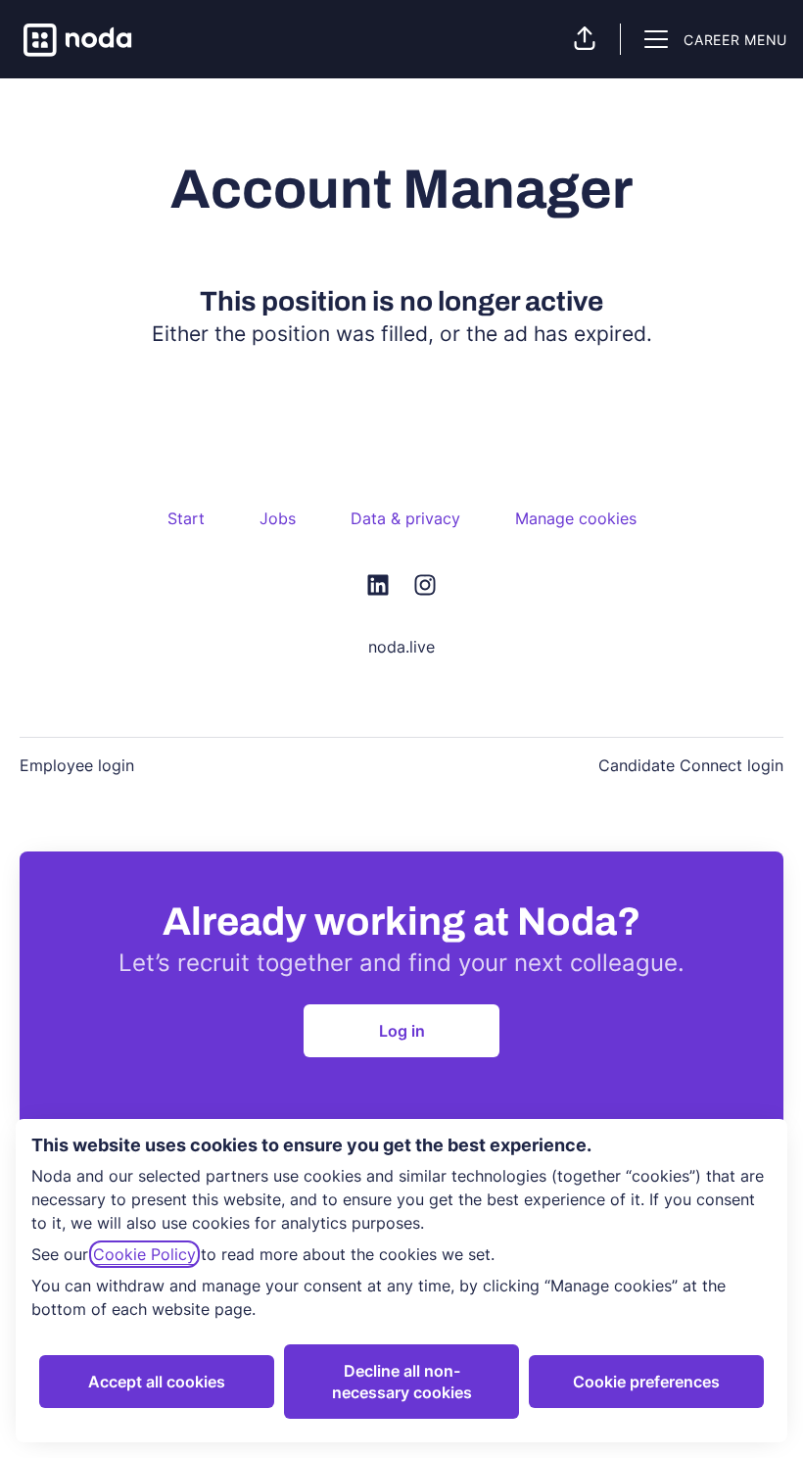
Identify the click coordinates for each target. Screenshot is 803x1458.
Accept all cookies (156, 1381)
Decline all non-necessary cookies (402, 1381)
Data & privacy (405, 518)
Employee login (77, 765)
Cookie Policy (144, 1254)
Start (186, 518)
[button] (584, 39)
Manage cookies (576, 518)
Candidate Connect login (690, 765)
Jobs (278, 518)
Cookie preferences (646, 1381)
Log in (402, 1031)
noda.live (401, 646)
